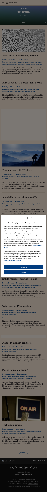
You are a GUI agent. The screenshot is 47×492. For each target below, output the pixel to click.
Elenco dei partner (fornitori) (12, 260)
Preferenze (23, 267)
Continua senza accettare (36, 218)
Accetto (23, 272)
